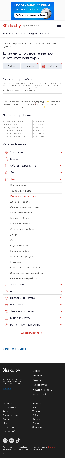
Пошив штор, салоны (14, 43)
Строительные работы (23, 278)
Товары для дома (20, 190)
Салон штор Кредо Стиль (18, 79)
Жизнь (6, 423)
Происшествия (10, 415)
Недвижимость (10, 407)
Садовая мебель (20, 245)
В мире (36, 419)
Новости (8, 33)
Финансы (7, 403)
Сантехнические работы (25, 267)
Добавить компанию (32, 332)
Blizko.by (52, 447)
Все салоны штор (15, 348)
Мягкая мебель (19, 218)
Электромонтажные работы (27, 272)
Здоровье (37, 427)
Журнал (44, 33)
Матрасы (15, 262)
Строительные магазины (25, 207)
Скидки (32, 33)
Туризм (36, 411)
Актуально (37, 403)
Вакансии (38, 380)
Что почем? (9, 431)
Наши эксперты (42, 389)
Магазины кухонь (20, 223)
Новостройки (41, 394)
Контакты (7, 388)
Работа (36, 415)
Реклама (38, 375)
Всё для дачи (18, 185)
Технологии (9, 427)
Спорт (35, 423)
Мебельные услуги (21, 256)
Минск (35, 407)
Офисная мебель (20, 251)
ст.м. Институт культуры (43, 43)
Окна (13, 240)
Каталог (20, 33)
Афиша (6, 419)
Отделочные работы (22, 229)
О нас (36, 370)
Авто (5, 411)
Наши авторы (41, 385)
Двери (14, 234)
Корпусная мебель (21, 212)
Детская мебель (20, 201)
